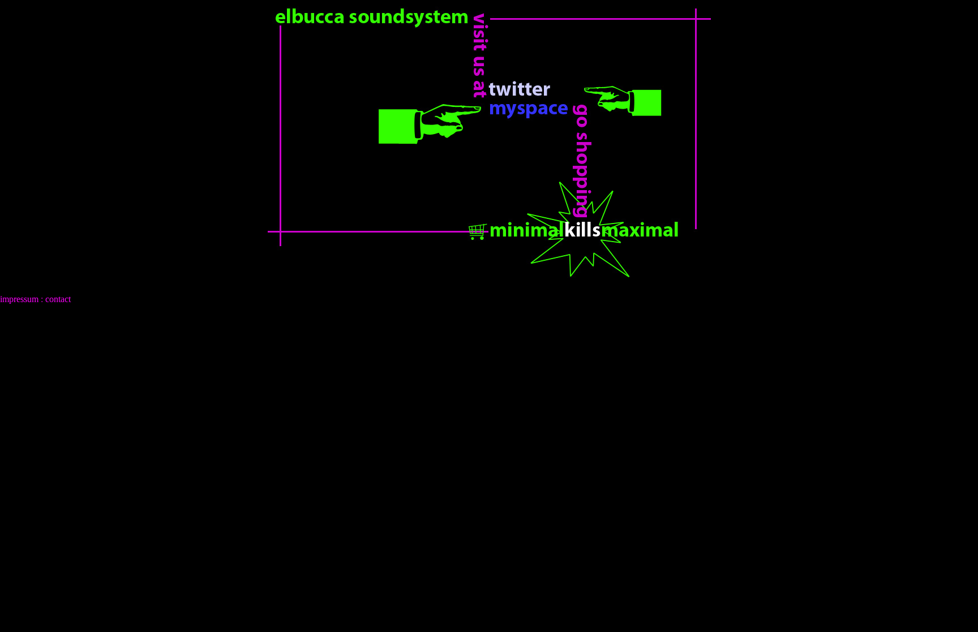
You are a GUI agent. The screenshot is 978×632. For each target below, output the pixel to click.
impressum (19, 299)
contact (58, 299)
